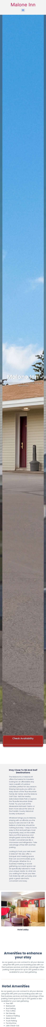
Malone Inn (23, 4)
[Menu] (23, 10)
